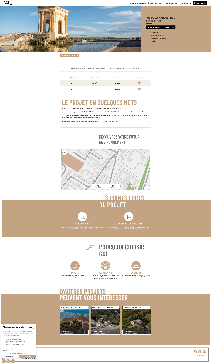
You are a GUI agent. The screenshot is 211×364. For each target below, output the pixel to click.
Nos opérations (156, 3)
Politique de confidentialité (30, 358)
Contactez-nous (120, 68)
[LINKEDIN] (204, 351)
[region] (105, 169)
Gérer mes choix (10, 356)
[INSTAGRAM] (195, 351)
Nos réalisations (171, 3)
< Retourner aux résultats (69, 55)
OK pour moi (27, 356)
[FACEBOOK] (199, 351)
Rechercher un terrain (138, 3)
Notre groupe (186, 3)
